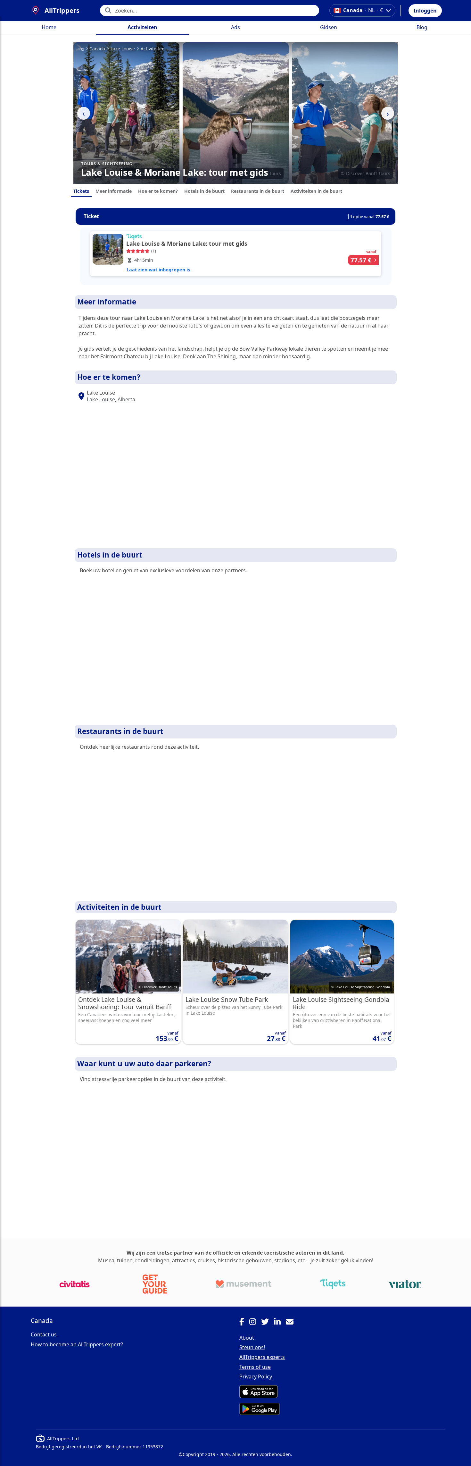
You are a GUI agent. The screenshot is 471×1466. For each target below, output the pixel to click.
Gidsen (328, 27)
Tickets (81, 191)
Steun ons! (252, 1347)
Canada (97, 48)
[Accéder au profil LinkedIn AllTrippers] (280, 1322)
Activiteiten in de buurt (316, 191)
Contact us (44, 1334)
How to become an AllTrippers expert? (77, 1344)
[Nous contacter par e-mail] (292, 1322)
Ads (235, 27)
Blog (422, 27)
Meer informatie (113, 191)
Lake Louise (123, 48)
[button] (425, 10)
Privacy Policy (255, 1376)
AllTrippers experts (262, 1356)
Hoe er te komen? (158, 191)
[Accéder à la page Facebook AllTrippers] (244, 1322)
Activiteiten (142, 27)
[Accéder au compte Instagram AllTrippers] (255, 1322)
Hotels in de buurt (204, 191)
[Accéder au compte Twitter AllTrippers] (267, 1322)
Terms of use (255, 1366)
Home (49, 27)
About (246, 1337)
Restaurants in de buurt (257, 191)
